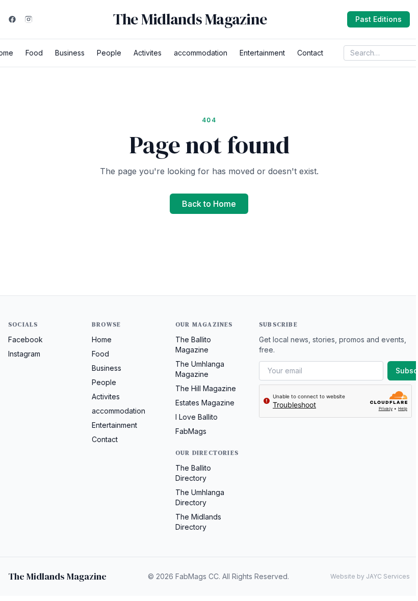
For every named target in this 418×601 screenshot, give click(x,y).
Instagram (24, 353)
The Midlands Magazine (190, 19)
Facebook (25, 339)
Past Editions (378, 19)
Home (102, 339)
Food (34, 52)
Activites (148, 52)
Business (70, 52)
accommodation (200, 52)
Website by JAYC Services (370, 576)
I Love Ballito (196, 417)
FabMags (190, 431)
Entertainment (262, 52)
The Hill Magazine (205, 388)
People (109, 52)
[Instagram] (28, 19)
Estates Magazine (204, 402)
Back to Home (209, 204)
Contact (310, 52)
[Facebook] (12, 19)
